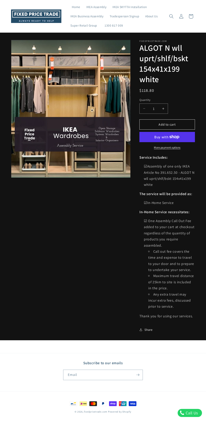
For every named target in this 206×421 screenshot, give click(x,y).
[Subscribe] (138, 375)
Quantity (145, 100)
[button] (171, 16)
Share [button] (148, 330)
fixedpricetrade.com (95, 411)
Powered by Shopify (119, 411)
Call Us (191, 413)
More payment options (167, 147)
